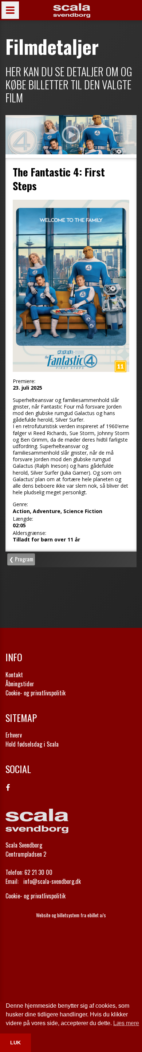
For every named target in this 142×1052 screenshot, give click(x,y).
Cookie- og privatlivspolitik (35, 693)
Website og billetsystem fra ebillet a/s (71, 915)
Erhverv (13, 735)
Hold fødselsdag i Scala (32, 744)
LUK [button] (15, 1042)
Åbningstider (19, 683)
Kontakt (14, 674)
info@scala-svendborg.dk (52, 881)
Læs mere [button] (126, 1023)
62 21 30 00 (38, 872)
